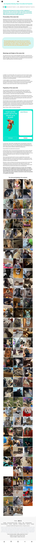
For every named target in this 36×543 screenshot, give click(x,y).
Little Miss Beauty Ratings (24, 532)
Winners (19, 522)
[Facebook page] (19, 521)
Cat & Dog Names (28, 522)
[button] (2, 1)
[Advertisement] (18, 67)
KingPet (4, 522)
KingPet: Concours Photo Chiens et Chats (17, 535)
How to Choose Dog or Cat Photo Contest (12, 532)
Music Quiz (23, 536)
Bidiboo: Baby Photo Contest (22, 534)
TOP (3, 6)
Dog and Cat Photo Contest (12, 522)
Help (23, 522)
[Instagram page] (21, 521)
